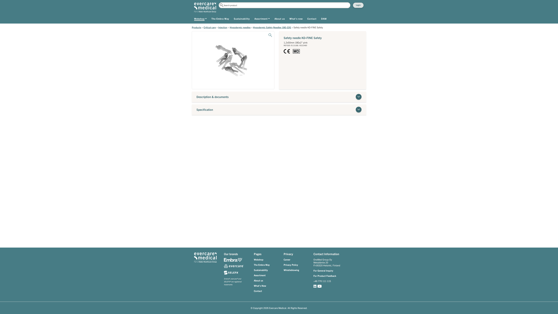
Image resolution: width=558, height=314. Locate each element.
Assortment (260, 275)
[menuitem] (200, 19)
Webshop (258, 259)
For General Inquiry (323, 270)
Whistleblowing (291, 269)
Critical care (210, 27)
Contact (258, 290)
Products (196, 27)
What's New (260, 285)
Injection (222, 27)
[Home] (205, 7)
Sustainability (261, 269)
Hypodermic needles (240, 27)
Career (287, 259)
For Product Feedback (324, 275)
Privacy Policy (291, 264)
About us (258, 280)
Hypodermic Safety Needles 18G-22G (272, 27)
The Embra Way (262, 264)
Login (358, 5)
